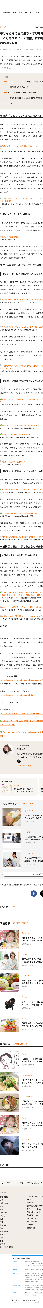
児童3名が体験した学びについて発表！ (23, 92)
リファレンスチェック (30, 1295)
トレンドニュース (28, 1029)
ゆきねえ (21, 748)
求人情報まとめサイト (30, 1273)
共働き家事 (4, 1231)
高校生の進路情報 (29, 1269)
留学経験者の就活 (37, 1261)
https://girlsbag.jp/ (25, 765)
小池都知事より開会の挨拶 (18, 87)
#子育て (14, 49)
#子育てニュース (5, 49)
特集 (1, 1240)
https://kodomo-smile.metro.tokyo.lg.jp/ (16, 695)
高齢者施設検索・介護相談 (32, 1281)
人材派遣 (27, 1285)
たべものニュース (28, 1107)
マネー (2, 1222)
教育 (37, 12)
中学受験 (3, 1212)
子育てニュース (30, 821)
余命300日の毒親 (28, 1065)
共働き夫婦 (5, 12)
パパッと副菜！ (28, 1086)
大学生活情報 (28, 1275)
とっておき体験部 (7, 1247)
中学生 (2, 1215)
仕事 (1, 1219)
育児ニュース (27, 944)
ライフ (2, 1234)
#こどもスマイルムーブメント (31, 49)
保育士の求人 (39, 1289)
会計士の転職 (28, 1287)
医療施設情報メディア (30, 1279)
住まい (2, 1228)
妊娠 (14, 12)
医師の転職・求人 (29, 1289)
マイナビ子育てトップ (8, 1183)
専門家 (2, 1244)
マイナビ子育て (29, 1277)
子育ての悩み (32, 1183)
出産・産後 (23, 12)
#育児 (19, 49)
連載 (1, 1237)
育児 (31, 12)
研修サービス (28, 1293)
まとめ (10, 103)
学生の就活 (27, 1261)
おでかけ (3, 1225)
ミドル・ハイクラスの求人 (32, 1263)
